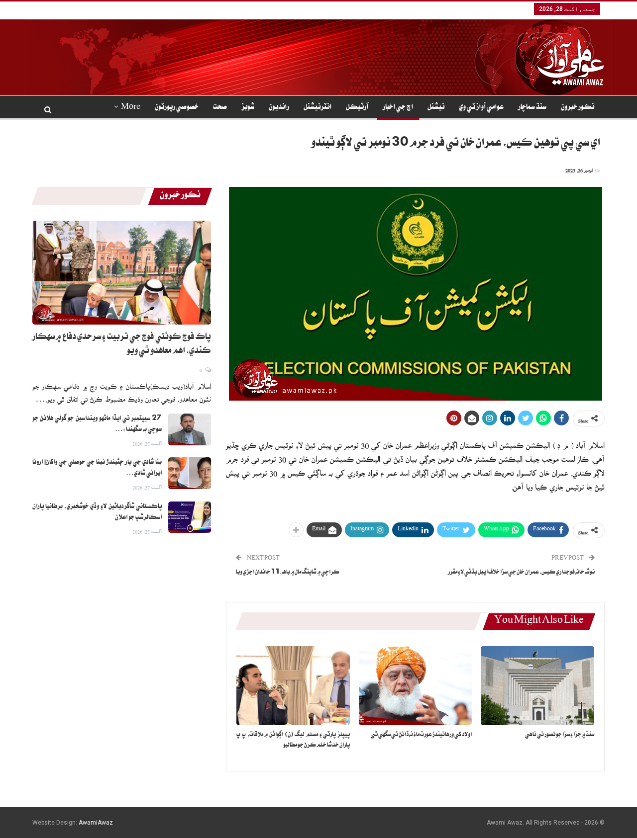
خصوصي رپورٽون (177, 107)
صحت (220, 107)
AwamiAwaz (96, 822)
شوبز (247, 107)
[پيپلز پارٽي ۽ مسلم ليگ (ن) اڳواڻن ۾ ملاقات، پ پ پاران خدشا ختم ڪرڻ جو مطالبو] (293, 685)
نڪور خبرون (577, 107)
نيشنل (435, 107)
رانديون (279, 107)
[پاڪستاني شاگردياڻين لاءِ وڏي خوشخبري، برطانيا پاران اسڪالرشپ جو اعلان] (189, 517)
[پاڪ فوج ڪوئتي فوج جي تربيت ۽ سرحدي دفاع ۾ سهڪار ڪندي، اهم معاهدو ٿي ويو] (121, 272)
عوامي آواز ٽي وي (481, 107)
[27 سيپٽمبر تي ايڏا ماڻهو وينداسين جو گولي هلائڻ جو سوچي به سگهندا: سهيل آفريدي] (189, 429)
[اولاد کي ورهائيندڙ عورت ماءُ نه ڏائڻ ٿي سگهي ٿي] (415, 685)
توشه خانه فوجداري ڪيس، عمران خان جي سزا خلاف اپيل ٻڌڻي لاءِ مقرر (521, 573)
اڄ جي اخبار (398, 107)
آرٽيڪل (357, 107)
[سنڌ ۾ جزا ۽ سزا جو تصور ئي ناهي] (537, 685)
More (130, 107)
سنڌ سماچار (532, 107)
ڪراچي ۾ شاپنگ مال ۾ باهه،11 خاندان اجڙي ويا (287, 573)
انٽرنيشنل (317, 107)
